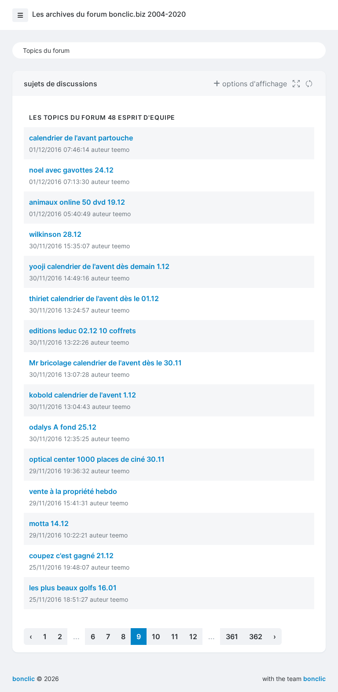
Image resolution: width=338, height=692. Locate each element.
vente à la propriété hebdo (73, 491)
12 (193, 636)
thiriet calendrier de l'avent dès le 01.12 (94, 298)
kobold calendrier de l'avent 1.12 (82, 394)
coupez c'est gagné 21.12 (71, 555)
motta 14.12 (49, 523)
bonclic (314, 678)
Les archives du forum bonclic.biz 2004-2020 (109, 14)
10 (156, 636)
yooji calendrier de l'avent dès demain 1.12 (99, 266)
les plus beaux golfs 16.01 (73, 587)
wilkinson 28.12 (55, 234)
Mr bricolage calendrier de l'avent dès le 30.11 (105, 362)
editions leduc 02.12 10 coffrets (82, 330)
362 (255, 636)
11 (174, 636)
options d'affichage (253, 83)
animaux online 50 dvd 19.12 (77, 202)
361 (232, 636)
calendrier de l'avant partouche (81, 137)
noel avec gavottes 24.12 (71, 170)
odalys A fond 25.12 (62, 427)
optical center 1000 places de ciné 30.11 (97, 459)
